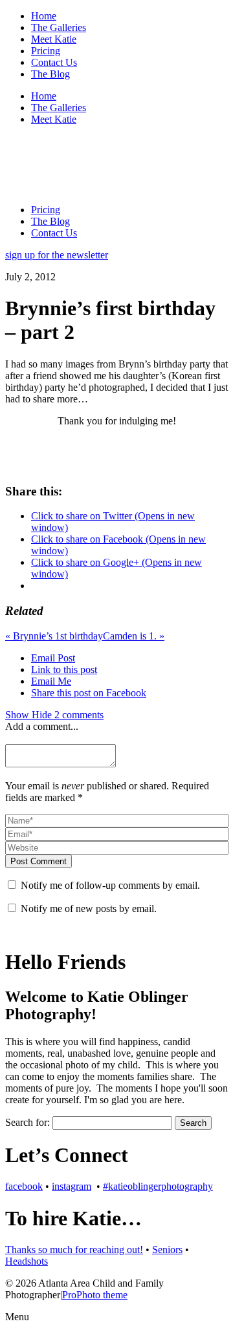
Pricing (45, 50)
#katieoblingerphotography (158, 1186)
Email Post (53, 657)
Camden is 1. (133, 635)
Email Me (51, 681)
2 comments (54, 714)
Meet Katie (53, 39)
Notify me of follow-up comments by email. (110, 885)
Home (43, 15)
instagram (71, 1186)
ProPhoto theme (95, 1294)
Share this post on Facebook (88, 692)
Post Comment (38, 861)
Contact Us (54, 62)
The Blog (50, 73)
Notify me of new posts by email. (89, 908)
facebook (24, 1186)
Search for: (27, 1122)
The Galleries (58, 27)
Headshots (26, 1261)
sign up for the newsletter (56, 254)
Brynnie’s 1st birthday (54, 635)
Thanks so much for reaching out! (74, 1249)
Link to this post (64, 669)
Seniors (167, 1249)
